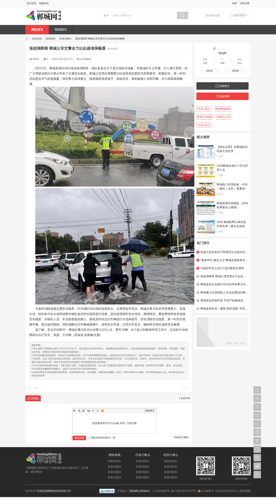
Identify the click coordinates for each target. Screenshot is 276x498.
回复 (35, 388)
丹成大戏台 (204, 125)
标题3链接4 (171, 477)
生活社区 (37, 38)
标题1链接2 (114, 466)
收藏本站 (44, 3)
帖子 (106, 15)
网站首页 (37, 29)
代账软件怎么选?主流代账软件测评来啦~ (224, 268)
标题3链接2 (171, 466)
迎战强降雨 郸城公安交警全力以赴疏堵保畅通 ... (101, 38)
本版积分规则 (181, 437)
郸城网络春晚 (223, 108)
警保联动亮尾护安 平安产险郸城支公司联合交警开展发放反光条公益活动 (224, 300)
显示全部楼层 (84, 59)
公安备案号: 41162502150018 (218, 490)
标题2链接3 (142, 471)
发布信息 (214, 15)
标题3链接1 (171, 461)
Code (98, 410)
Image (84, 410)
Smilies (102, 410)
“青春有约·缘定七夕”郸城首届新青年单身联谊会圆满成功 (224, 260)
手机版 (121, 490)
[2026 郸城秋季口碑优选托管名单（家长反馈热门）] (205, 227)
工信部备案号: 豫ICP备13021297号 (174, 490)
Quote (93, 410)
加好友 (209, 70)
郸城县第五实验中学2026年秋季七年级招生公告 (224, 284)
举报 (184, 388)
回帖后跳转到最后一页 (103, 437)
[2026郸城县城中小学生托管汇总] (205, 170)
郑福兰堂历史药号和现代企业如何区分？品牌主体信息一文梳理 (224, 252)
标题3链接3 (171, 471)
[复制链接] (112, 48)
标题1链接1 (114, 461)
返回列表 (185, 398)
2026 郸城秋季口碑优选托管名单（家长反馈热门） (231, 226)
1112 (239, 59)
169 (205, 59)
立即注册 (244, 3)
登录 (234, 3)
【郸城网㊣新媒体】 (26, 38)
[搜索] (182, 15)
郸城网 (222, 53)
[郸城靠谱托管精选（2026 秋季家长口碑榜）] (205, 208)
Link (88, 410)
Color (79, 410)
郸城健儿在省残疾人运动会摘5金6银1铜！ (224, 292)
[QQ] (107, 490)
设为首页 (31, 3)
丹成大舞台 (65, 38)
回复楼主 (224, 85)
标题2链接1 (142, 461)
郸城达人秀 (224, 116)
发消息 (235, 70)
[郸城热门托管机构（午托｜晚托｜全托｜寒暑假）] (205, 189)
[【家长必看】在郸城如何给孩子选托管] (205, 152)
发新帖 (35, 398)
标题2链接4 (142, 477)
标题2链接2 (142, 466)
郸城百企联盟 (204, 116)
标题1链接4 (114, 477)
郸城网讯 (61, 29)
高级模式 (150, 410)
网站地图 (245, 490)
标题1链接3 (114, 471)
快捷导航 (239, 15)
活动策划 (50, 38)
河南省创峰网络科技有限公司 (54, 490)
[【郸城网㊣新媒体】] (49, 20)
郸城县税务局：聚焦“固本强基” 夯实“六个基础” (224, 308)
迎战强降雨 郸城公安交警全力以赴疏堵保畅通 (224, 276)
